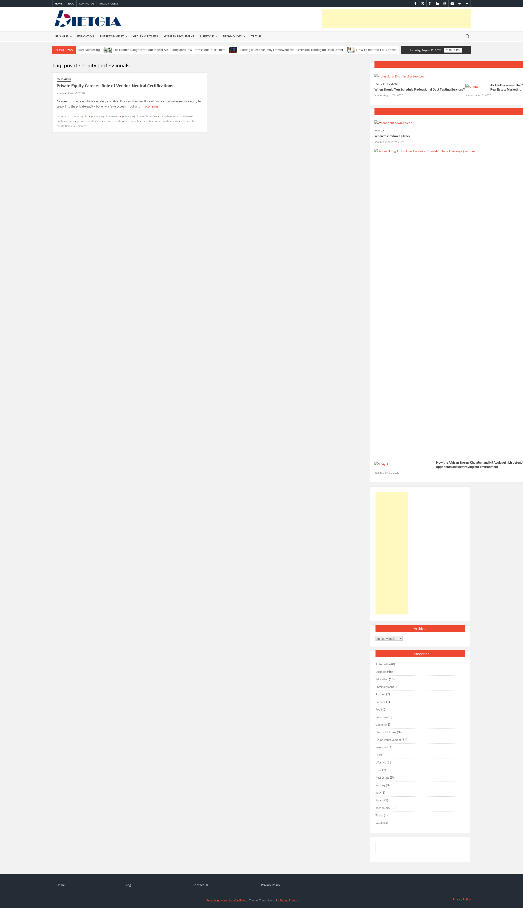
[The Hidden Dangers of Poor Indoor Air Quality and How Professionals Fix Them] (86, 50)
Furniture (381, 717)
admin (60, 93)
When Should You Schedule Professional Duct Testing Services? (419, 89)
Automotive (383, 664)
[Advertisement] (396, 18)
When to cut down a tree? (392, 136)
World (379, 130)
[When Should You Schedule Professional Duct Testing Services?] (399, 76)
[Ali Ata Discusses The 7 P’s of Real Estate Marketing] (471, 86)
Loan (378, 770)
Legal (378, 755)
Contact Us (86, 3)
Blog (70, 3)
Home (59, 3)
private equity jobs (89, 121)
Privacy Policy (108, 3)
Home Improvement (179, 36)
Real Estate (382, 777)
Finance (380, 702)
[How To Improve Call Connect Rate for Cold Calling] (330, 50)
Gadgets (380, 724)
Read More (151, 106)
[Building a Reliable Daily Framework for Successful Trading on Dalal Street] (212, 50)
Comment (81, 126)
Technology (232, 36)
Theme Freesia (289, 900)
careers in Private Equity (72, 116)
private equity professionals (121, 121)
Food (378, 709)
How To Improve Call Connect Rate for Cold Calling (370, 50)
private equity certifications (139, 116)
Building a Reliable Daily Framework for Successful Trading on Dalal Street (269, 50)
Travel (256, 36)
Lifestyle (207, 36)
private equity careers (105, 116)
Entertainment (112, 36)
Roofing (380, 785)
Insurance (381, 747)
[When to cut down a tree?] (393, 122)
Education (85, 36)
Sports (379, 800)
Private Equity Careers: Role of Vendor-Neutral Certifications (115, 85)
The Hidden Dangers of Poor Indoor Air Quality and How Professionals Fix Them (148, 50)
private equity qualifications (160, 121)
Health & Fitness (145, 36)
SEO (378, 792)
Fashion (380, 694)
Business (61, 36)
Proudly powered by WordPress (226, 900)
